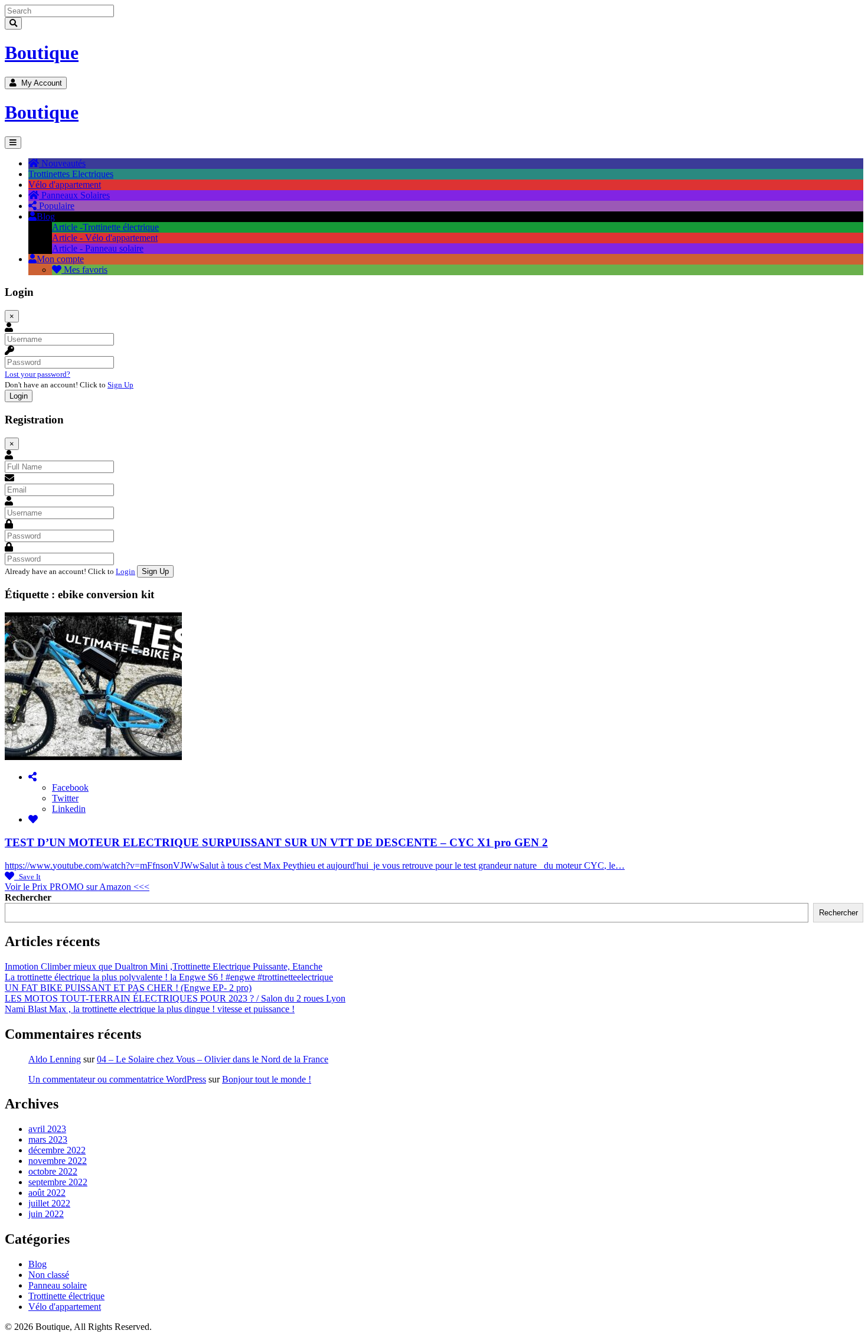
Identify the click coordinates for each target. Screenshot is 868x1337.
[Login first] (33, 819)
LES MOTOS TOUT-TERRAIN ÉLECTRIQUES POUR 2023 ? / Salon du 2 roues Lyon (175, 998)
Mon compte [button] (60, 259)
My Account (39, 83)
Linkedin (69, 809)
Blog (37, 1264)
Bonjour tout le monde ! (266, 1079)
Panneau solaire (57, 1285)
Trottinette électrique (66, 1296)
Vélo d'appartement (64, 1307)
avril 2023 (47, 1129)
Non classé (48, 1275)
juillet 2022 (49, 1203)
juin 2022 (46, 1214)
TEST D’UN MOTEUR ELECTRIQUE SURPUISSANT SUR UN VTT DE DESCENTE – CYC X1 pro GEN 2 (276, 842)
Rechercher (28, 897)
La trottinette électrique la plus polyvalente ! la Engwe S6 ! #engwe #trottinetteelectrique (169, 977)
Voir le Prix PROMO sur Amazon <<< (77, 887)
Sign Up (120, 384)
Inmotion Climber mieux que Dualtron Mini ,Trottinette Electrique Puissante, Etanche (163, 966)
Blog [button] (46, 216)
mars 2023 (47, 1139)
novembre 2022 (57, 1161)
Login (125, 571)
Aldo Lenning (54, 1059)
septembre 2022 (57, 1182)
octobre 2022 (52, 1171)
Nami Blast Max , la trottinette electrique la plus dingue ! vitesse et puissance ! (150, 1009)
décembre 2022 (57, 1150)
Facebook (70, 787)
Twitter (65, 798)
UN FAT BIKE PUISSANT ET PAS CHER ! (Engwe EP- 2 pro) (128, 988)
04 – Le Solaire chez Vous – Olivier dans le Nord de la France (212, 1059)
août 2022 (47, 1193)
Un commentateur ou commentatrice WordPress (117, 1079)
